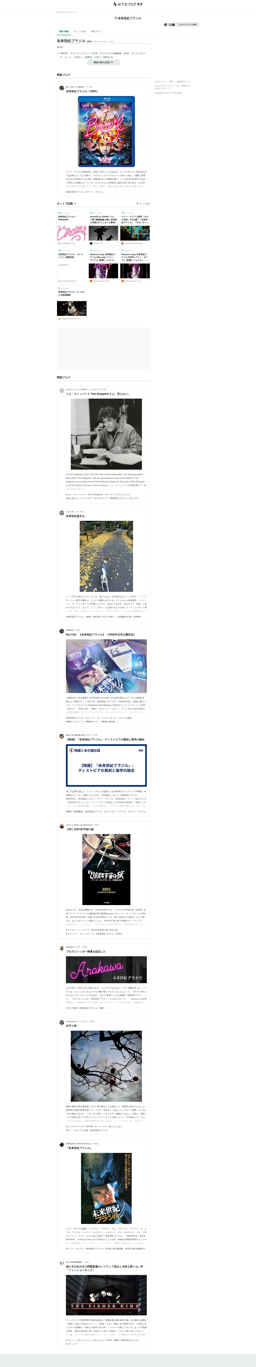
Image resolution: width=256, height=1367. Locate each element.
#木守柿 (89, 1126)
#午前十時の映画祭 (114, 1248)
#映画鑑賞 (78, 811)
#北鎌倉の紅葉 (125, 616)
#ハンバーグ (101, 1126)
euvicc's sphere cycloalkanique (79, 825)
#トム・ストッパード (76, 494)
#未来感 (96, 616)
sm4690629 (63, 265)
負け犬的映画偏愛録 (74, 1262)
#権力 (102, 1008)
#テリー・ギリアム (95, 192)
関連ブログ (96, 31)
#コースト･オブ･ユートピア (118, 494)
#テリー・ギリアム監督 (120, 718)
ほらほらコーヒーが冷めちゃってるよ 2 (82, 389)
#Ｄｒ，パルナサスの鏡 (77, 1130)
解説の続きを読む (102, 62)
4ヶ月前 (89, 87)
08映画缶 (69, 630)
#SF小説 (114, 930)
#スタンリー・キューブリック (80, 933)
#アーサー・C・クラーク (77, 930)
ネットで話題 (80, 31)
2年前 (78, 630)
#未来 (88, 616)
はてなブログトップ (163, 88)
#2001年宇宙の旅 (99, 930)
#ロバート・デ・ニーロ (97, 718)
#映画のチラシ (92, 721)
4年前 (96, 825)
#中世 (109, 1340)
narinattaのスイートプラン (77, 1021)
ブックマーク (64, 212)
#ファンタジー (84, 1340)
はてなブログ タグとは (164, 86)
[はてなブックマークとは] (75, 203)
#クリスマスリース (75, 1126)
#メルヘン (71, 1340)
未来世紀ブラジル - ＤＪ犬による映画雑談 (71, 293)
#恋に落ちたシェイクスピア (79, 498)
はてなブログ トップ (68, 12)
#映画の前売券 (108, 721)
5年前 (92, 1021)
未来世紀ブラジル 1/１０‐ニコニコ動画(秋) (71, 255)
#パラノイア (72, 1344)
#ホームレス (99, 1340)
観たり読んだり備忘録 (75, 87)
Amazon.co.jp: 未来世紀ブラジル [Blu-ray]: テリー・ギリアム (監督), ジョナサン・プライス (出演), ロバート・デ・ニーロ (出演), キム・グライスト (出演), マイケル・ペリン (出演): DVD (103, 257)
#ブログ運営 (72, 1008)
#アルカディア (101, 498)
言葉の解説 (64, 31)
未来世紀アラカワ (73, 947)
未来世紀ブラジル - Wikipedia (67, 218)
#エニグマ (134, 498)
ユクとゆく (70, 511)
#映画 (68, 811)
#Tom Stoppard (95, 494)
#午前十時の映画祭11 (135, 1248)
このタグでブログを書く (187, 24)
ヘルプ (177, 86)
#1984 (119, 933)
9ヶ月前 (103, 389)
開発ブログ (186, 86)
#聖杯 (116, 1340)
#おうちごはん (115, 1126)
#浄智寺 (137, 616)
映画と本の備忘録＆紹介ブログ (78, 735)
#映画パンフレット (75, 721)
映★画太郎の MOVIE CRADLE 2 (79, 1144)
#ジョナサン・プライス (115, 811)
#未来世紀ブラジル (75, 192)
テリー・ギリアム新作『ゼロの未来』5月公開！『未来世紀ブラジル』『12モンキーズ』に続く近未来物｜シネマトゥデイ (134, 219)
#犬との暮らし (109, 616)
